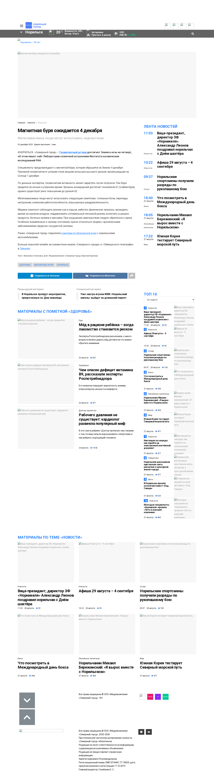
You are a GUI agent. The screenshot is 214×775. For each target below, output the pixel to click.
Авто (150, 479)
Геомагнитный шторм (73, 152)
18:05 (148, 215)
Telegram (25, 248)
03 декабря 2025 (25, 144)
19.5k (94, 448)
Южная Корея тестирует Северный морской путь (174, 240)
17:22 (148, 236)
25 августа (83, 403)
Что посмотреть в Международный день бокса (176, 202)
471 (94, 403)
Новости (31, 123)
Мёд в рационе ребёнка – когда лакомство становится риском (106, 327)
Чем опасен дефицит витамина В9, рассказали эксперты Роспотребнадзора (106, 374)
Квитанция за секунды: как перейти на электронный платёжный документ (157, 444)
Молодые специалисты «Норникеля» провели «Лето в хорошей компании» (156, 508)
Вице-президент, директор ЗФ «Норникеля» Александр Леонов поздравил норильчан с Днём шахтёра (175, 143)
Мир (146, 245)
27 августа (148, 389)
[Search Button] (10, 96)
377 (159, 475)
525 (159, 496)
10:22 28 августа (152, 346)
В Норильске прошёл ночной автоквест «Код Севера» (156, 486)
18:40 (148, 198)
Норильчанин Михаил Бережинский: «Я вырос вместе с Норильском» (174, 221)
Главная (21, 123)
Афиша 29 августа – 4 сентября (106, 591)
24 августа (83, 448)
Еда (81, 320)
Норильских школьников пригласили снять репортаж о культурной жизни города (157, 466)
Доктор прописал (88, 410)
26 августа (83, 358)
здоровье (25, 265)
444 (159, 389)
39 (165, 325)
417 (159, 453)
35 (165, 346)
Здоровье (84, 365)
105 (166, 367)
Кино (146, 206)
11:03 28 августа (152, 325)
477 (159, 431)
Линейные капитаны (149, 225)
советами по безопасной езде (79, 233)
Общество (42, 123)
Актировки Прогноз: (101, 33)
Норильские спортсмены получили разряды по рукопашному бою (175, 183)
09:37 (148, 177)
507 (94, 358)
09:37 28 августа (152, 367)
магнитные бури (43, 265)
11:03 (148, 133)
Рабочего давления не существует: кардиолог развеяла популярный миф (102, 419)
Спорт (147, 189)
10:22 (148, 162)
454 (159, 410)
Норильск (62, 265)
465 (159, 517)
